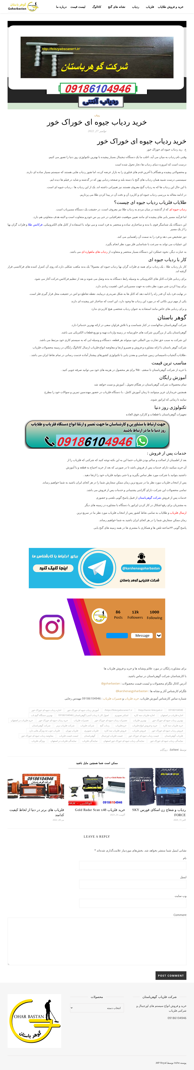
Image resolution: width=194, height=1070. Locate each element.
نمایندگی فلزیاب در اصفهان (63, 740)
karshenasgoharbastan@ (132, 691)
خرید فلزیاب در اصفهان (22, 720)
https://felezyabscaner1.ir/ (118, 710)
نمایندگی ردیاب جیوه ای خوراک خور (166, 740)
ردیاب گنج (105, 725)
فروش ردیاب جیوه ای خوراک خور (167, 730)
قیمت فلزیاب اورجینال (112, 735)
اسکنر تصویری (121, 715)
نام (184, 858)
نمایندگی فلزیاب (90, 740)
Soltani (174, 749)
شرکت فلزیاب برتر (65, 725)
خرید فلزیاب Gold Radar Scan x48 (100, 810)
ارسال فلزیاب (178, 512)
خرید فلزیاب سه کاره (173, 725)
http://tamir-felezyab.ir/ (150, 710)
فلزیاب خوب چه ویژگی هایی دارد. (44, 730)
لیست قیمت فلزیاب (68, 735)
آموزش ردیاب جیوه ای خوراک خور (83, 710)
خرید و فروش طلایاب (170, 7)
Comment (180, 915)
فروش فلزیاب (139, 730)
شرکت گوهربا (153, 497)
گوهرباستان (89, 735)
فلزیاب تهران (72, 730)
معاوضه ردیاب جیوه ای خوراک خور (37, 735)
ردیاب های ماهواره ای (94, 252)
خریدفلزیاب (120, 725)
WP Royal (161, 1062)
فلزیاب (150, 7)
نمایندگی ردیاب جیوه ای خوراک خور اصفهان (123, 740)
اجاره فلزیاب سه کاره (144, 715)
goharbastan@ (110, 683)
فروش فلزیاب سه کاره (115, 730)
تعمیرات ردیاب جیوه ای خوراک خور (111, 720)
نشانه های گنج (116, 7)
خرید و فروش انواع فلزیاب (144, 725)
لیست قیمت (77, 7)
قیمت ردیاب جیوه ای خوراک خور (143, 735)
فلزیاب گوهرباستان (174, 735)
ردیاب (135, 7)
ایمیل (183, 877)
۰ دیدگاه (165, 750)
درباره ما (61, 7)
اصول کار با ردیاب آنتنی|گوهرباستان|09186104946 (83, 715)
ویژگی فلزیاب (38, 740)
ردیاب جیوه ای (177, 209)
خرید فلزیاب (131, 698)
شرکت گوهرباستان (41, 725)
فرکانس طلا (35, 224)
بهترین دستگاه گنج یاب (41, 715)
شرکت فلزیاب (87, 725)
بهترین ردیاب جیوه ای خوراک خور (167, 720)
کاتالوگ (96, 7)
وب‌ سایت (180, 896)
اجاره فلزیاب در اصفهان (171, 715)
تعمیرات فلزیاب (112, 698)
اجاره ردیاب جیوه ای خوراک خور (46, 710)
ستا (142, 497)
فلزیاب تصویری (91, 730)
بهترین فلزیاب (139, 720)
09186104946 (175, 710)
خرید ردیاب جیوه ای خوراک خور (53, 720)
